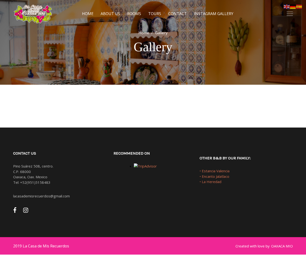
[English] (287, 6)
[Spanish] (299, 6)
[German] (293, 6)
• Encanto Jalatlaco (214, 176)
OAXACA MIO (282, 246)
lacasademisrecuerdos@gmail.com (41, 196)
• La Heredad (210, 181)
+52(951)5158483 (35, 182)
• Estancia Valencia (215, 170)
